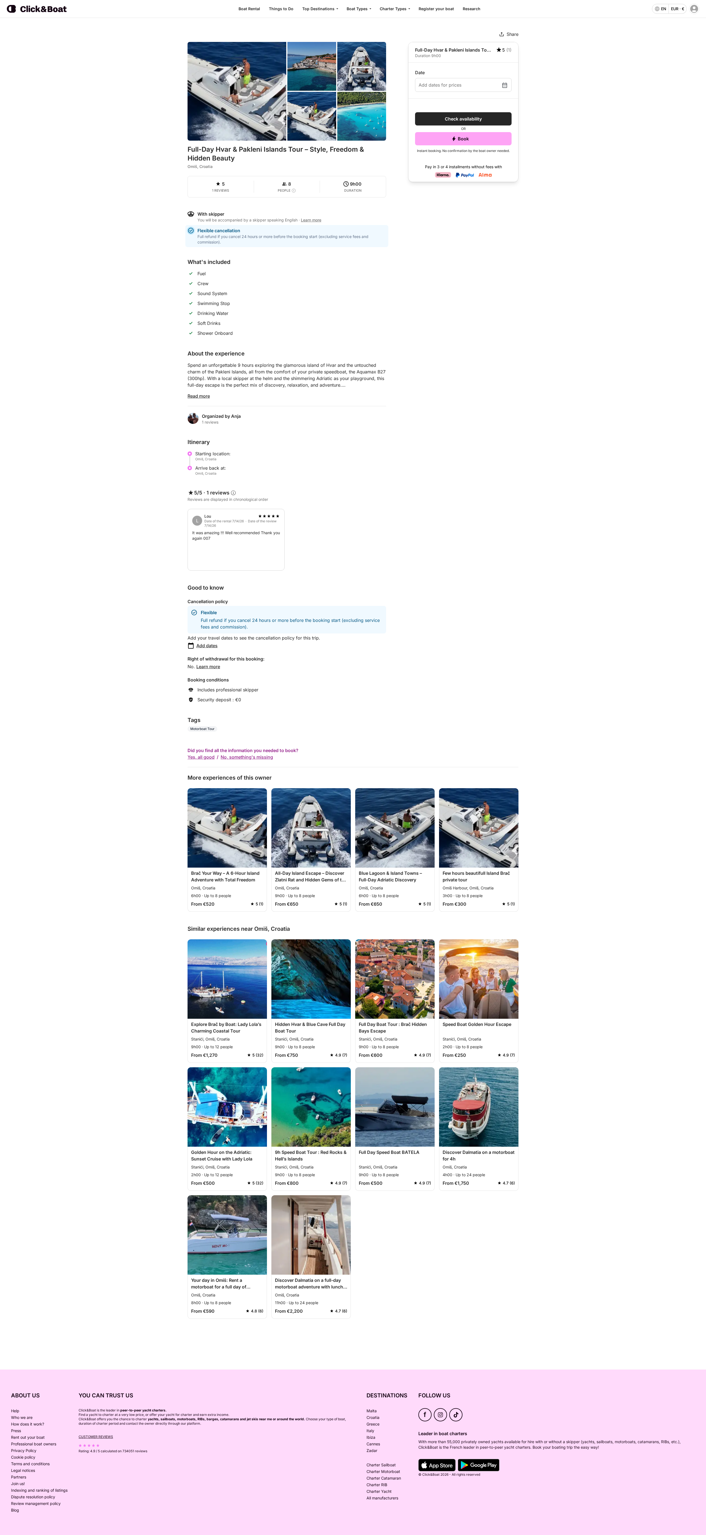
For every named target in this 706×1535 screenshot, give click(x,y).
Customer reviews (96, 1437)
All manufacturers (382, 1498)
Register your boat (436, 8)
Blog (15, 1510)
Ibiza (371, 1437)
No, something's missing (247, 757)
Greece (373, 1424)
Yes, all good (201, 757)
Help (15, 1410)
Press (16, 1430)
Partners (18, 1477)
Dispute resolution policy (33, 1496)
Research (471, 8)
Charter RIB (377, 1484)
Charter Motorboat (383, 1471)
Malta (372, 1410)
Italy (370, 1430)
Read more (199, 396)
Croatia (373, 1417)
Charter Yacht (379, 1491)
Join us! (18, 1483)
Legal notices (23, 1470)
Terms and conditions (30, 1463)
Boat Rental (249, 8)
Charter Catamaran (384, 1478)
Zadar (372, 1450)
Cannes (373, 1444)
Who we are (22, 1417)
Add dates (207, 645)
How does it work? (27, 1424)
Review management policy (36, 1503)
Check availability (463, 119)
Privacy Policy (23, 1450)
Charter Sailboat (381, 1464)
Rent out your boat (28, 1437)
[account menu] (694, 9)
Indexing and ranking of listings (39, 1490)
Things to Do (281, 8)
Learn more (208, 666)
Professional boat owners (33, 1444)
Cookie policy (23, 1457)
